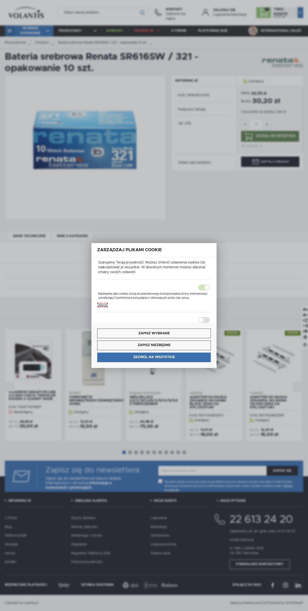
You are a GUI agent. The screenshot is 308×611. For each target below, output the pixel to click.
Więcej (102, 305)
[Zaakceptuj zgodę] (154, 287)
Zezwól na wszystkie (154, 357)
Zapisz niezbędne (154, 345)
